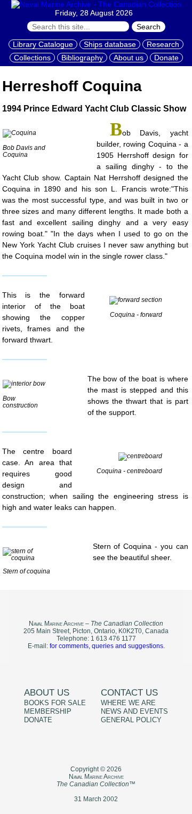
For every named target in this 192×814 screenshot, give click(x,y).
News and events (134, 711)
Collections (32, 57)
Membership (47, 711)
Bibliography (82, 57)
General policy (131, 720)
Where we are (128, 703)
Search (149, 26)
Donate (166, 57)
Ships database (110, 44)
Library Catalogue (43, 44)
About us (128, 57)
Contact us (129, 693)
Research (163, 44)
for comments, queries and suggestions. (107, 646)
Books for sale (55, 703)
